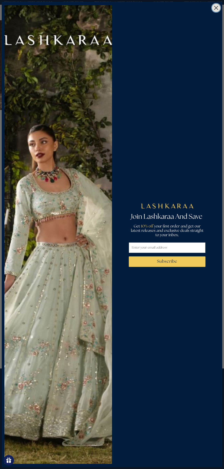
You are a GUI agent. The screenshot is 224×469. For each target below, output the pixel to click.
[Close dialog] (216, 7)
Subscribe (167, 261)
